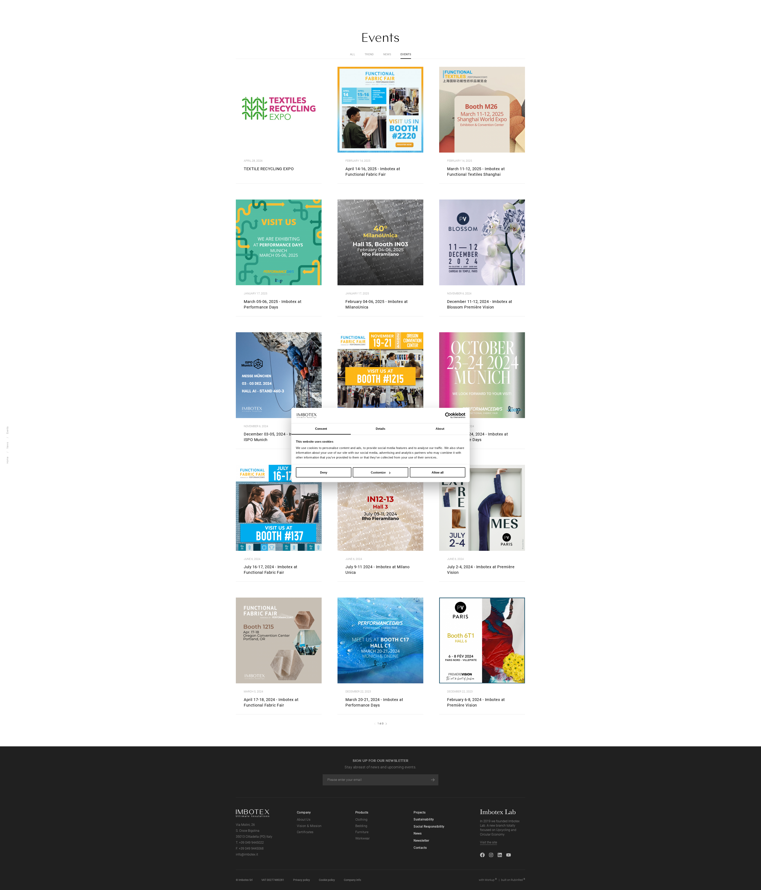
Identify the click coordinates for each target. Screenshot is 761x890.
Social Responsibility (429, 826)
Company (304, 812)
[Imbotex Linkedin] (499, 855)
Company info (352, 879)
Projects (419, 812)
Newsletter (421, 840)
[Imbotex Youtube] (508, 855)
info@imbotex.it (247, 854)
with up (488, 879)
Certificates (305, 832)
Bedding (361, 826)
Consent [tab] (321, 428)
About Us (303, 819)
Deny (323, 472)
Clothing (361, 819)
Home (7, 460)
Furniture (362, 832)
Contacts (420, 848)
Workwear (362, 838)
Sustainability (424, 819)
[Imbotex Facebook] (482, 855)
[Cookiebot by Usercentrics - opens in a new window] (448, 415)
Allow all (438, 472)
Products (361, 812)
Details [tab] (380, 428)
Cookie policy (327, 879)
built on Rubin (513, 879)
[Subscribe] (432, 779)
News (7, 445)
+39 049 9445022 (251, 842)
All (352, 54)
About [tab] (440, 428)
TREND (369, 54)
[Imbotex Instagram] (491, 855)
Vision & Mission (309, 826)
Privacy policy (301, 879)
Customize (378, 472)
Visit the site (488, 842)
